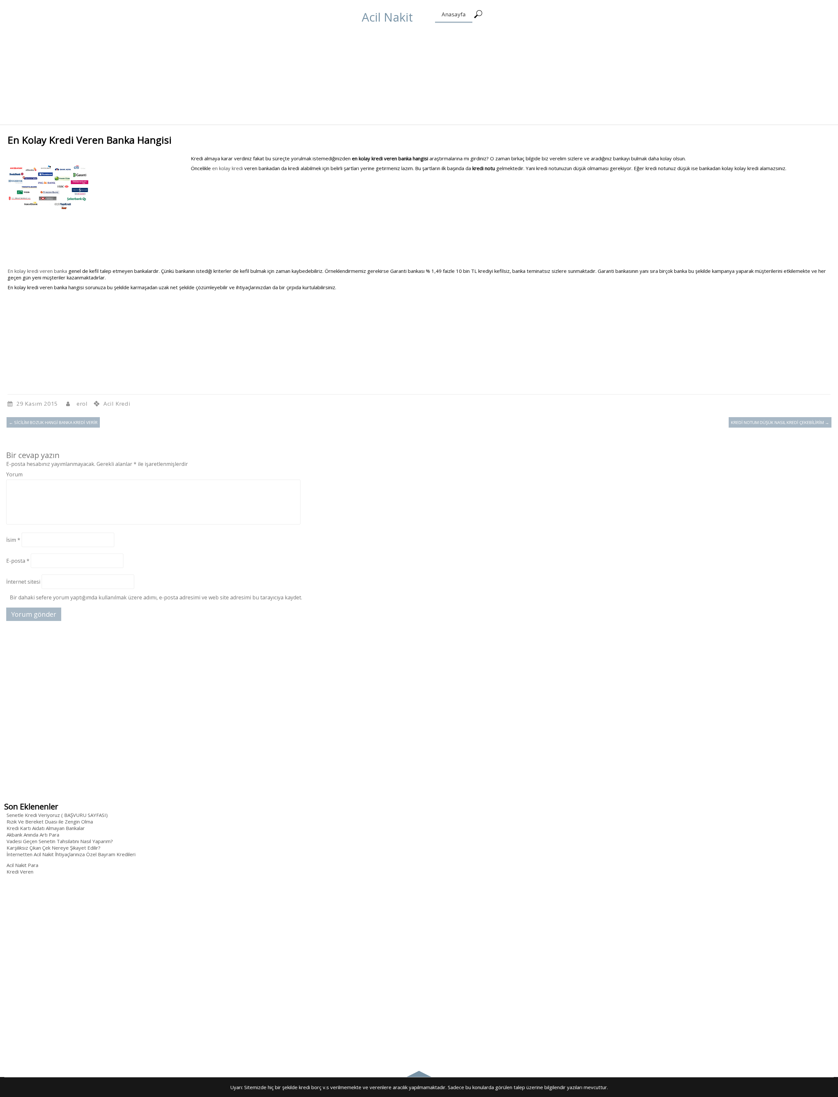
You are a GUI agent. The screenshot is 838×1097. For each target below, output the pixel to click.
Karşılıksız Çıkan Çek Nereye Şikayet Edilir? (53, 847)
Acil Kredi (117, 403)
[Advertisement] (196, 79)
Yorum (14, 474)
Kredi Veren (20, 871)
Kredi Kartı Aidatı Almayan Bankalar (46, 828)
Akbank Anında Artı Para (33, 834)
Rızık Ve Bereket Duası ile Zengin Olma (50, 821)
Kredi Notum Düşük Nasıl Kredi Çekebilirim (780, 422)
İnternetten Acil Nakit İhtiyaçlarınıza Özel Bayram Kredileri (71, 854)
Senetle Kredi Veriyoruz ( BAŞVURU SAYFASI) (57, 815)
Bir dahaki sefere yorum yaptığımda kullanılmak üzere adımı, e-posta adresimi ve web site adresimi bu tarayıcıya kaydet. (156, 597)
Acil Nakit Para (22, 865)
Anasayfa (454, 14)
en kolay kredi (227, 168)
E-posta (17, 560)
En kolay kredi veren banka (37, 271)
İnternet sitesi (23, 581)
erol (82, 403)
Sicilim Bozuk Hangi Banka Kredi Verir (53, 422)
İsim (13, 539)
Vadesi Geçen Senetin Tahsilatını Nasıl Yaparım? (60, 841)
